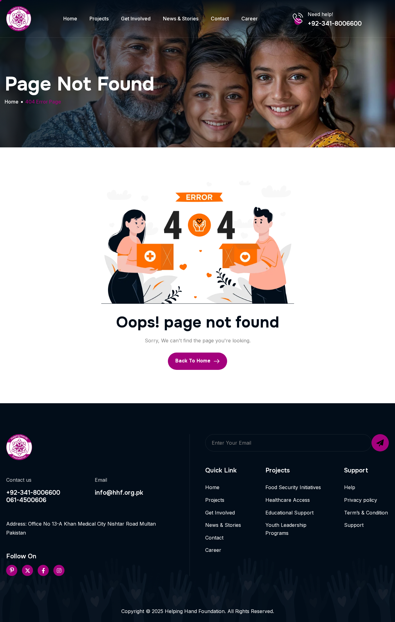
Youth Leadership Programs (285, 529)
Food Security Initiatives (293, 487)
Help (349, 487)
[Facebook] (43, 570)
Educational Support (289, 513)
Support (354, 525)
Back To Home (193, 361)
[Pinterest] (11, 570)
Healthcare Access (287, 500)
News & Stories (180, 18)
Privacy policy (360, 500)
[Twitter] (27, 570)
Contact (220, 18)
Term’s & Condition (366, 513)
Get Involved (136, 18)
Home (70, 18)
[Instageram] (58, 570)
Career (249, 18)
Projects (99, 18)
